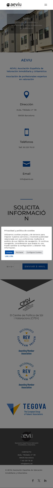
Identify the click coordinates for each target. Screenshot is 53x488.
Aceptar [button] (9, 252)
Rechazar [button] (19, 252)
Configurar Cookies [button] (34, 252)
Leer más (9, 256)
